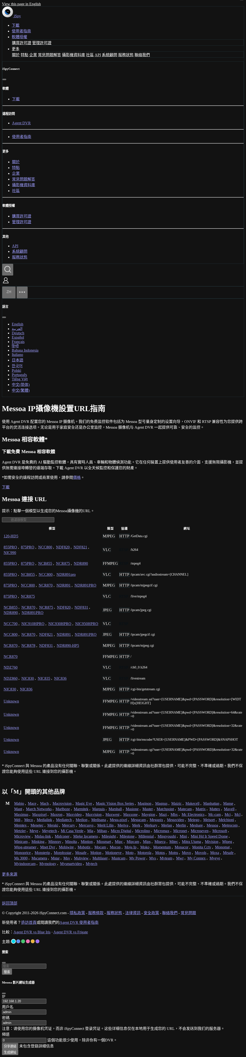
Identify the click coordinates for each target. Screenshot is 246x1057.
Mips (147, 842)
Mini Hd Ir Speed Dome (209, 836)
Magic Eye (83, 803)
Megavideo (175, 820)
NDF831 (81, 607)
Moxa (214, 853)
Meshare (196, 825)
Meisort (209, 820)
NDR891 (63, 585)
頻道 (6, 1034)
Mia (90, 831)
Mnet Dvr (47, 847)
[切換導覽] (22, 292)
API (98, 55)
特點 (24, 55)
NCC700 (11, 624)
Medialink (44, 820)
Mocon (115, 847)
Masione (132, 809)
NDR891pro (66, 574)
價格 (77, 477)
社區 (90, 55)
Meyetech (49, 831)
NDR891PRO (85, 585)
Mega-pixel (118, 820)
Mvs (152, 858)
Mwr (180, 858)
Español (18, 337)
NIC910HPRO (32, 624)
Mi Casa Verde (72, 831)
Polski (16, 370)
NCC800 (45, 547)
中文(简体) (21, 385)
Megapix (156, 820)
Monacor (181, 847)
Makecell (192, 803)
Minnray (54, 842)
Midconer (62, 836)
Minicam (21, 842)
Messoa (212, 825)
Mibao (102, 831)
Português (19, 375)
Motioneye (113, 853)
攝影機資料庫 (73, 55)
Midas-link (43, 836)
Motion (95, 853)
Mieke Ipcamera (85, 836)
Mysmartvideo (71, 864)
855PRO (10, 547)
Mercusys (86, 825)
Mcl (237, 814)
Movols (200, 853)
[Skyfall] (23, 941)
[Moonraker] (18, 941)
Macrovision (62, 803)
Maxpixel (39, 814)
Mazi (163, 814)
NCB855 (45, 563)
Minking (37, 842)
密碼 (6, 1018)
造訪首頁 (29, 922)
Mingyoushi (167, 836)
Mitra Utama (191, 842)
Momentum (162, 847)
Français (18, 342)
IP (3, 996)
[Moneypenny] (28, 941)
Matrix (201, 809)
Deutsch (18, 333)
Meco (28, 820)
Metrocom (230, 825)
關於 (16, 55)
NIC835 (44, 678)
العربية (17, 329)
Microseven (200, 831)
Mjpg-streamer (25, 847)
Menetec (37, 825)
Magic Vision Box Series (115, 803)
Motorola (144, 853)
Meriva (122, 825)
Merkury (150, 825)
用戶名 (7, 1007)
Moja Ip (130, 847)
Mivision (211, 842)
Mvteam (166, 858)
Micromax (161, 831)
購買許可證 (21, 43)
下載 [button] (6, 487)
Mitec (173, 842)
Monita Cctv (201, 847)
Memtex (20, 825)
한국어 (17, 366)
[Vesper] (37, 941)
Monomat (222, 847)
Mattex (214, 809)
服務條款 (96, 913)
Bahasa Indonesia (25, 350)
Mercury (68, 825)
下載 (15, 25)
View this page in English (21, 4)
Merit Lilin (105, 825)
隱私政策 (77, 913)
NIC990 (10, 553)
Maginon (144, 803)
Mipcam (133, 842)
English (17, 324)
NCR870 (46, 585)
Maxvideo (74, 814)
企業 (33, 55)
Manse (228, 803)
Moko (144, 847)
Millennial (146, 836)
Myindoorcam (25, 864)
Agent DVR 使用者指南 (79, 922)
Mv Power (137, 858)
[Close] (4, 993)
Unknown (11, 701)
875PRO (27, 547)
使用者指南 (21, 31)
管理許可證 (41, 43)
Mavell (229, 809)
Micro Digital (121, 831)
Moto (129, 853)
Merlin (181, 825)
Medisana (98, 820)
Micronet (180, 831)
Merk (136, 825)
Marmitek (81, 809)
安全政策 (151, 913)
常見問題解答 (49, 55)
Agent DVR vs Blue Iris (31, 932)
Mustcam (118, 858)
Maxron (56, 814)
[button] (5, 284)
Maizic (176, 803)
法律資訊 (133, 913)
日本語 (17, 360)
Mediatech (64, 820)
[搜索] (7, 270)
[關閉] (4, 79)
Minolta (71, 842)
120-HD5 (11, 536)
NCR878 (28, 645)
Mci (228, 814)
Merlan (166, 825)
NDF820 (63, 547)
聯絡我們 (142, 55)
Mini (183, 836)
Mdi (17, 820)
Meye (34, 831)
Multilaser (100, 858)
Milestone (127, 836)
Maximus (21, 814)
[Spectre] (13, 941)
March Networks (39, 809)
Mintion (87, 842)
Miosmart (104, 842)
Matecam (185, 809)
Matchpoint (165, 809)
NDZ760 (11, 667)
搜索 (7, 972)
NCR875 (63, 563)
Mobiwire (66, 847)
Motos (160, 853)
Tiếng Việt (20, 379)
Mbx (174, 814)
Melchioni (226, 820)
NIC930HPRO (59, 624)
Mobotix (84, 847)
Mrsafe (228, 853)
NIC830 (27, 678)
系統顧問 (109, 55)
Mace (32, 803)
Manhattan (211, 803)
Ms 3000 (21, 858)
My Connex (196, 858)
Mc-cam (214, 814)
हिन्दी (15, 346)
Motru (173, 853)
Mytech (91, 864)
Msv (66, 858)
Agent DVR (21, 123)
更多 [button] (15, 49)
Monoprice (22, 853)
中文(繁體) (21, 390)
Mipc (119, 842)
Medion (81, 820)
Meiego (193, 820)
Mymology (47, 864)
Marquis (98, 809)
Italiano (17, 355)
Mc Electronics (193, 814)
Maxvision (94, 814)
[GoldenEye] (33, 941)
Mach (44, 803)
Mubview (81, 858)
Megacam (138, 820)
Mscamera (39, 858)
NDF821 (80, 547)
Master (147, 809)
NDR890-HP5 (68, 645)
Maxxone (130, 814)
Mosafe (80, 853)
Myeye (214, 858)
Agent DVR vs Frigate (70, 932)
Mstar (55, 858)
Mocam (100, 847)
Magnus (161, 803)
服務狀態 (126, 55)
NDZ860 (11, 678)
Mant (18, 809)
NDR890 (81, 563)
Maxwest (112, 814)
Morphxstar (62, 853)
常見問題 (188, 913)
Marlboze (62, 809)
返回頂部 (9, 903)
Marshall (115, 809)
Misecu (160, 842)
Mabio (19, 803)
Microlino (142, 831)
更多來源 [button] (9, 874)
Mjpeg (227, 842)
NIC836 (60, 678)
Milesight (109, 836)
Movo (186, 853)
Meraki (52, 825)
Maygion (148, 814)
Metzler (20, 831)
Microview (22, 836)
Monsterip (42, 853)
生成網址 (10, 1052)
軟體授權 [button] (19, 37)
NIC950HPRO (86, 624)
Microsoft (219, 831)
